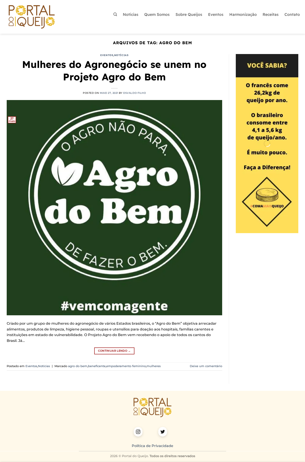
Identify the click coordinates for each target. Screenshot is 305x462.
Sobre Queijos (188, 14)
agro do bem (77, 366)
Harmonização (243, 14)
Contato (292, 14)
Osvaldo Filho (134, 92)
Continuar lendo (114, 350)
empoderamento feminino (126, 366)
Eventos (216, 14)
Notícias (121, 55)
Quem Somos (157, 14)
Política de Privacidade (152, 446)
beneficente (97, 366)
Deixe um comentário (206, 366)
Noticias (130, 14)
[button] (115, 14)
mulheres (153, 366)
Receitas (271, 14)
